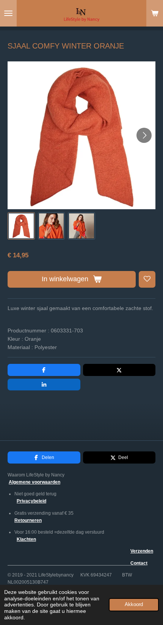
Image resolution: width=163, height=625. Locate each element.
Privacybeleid (31, 501)
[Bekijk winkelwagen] (154, 13)
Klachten (26, 539)
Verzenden (141, 551)
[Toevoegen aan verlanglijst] (147, 279)
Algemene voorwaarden (34, 482)
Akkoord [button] (134, 604)
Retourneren (28, 520)
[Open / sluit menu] (8, 13)
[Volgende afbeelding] (144, 135)
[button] (21, 226)
